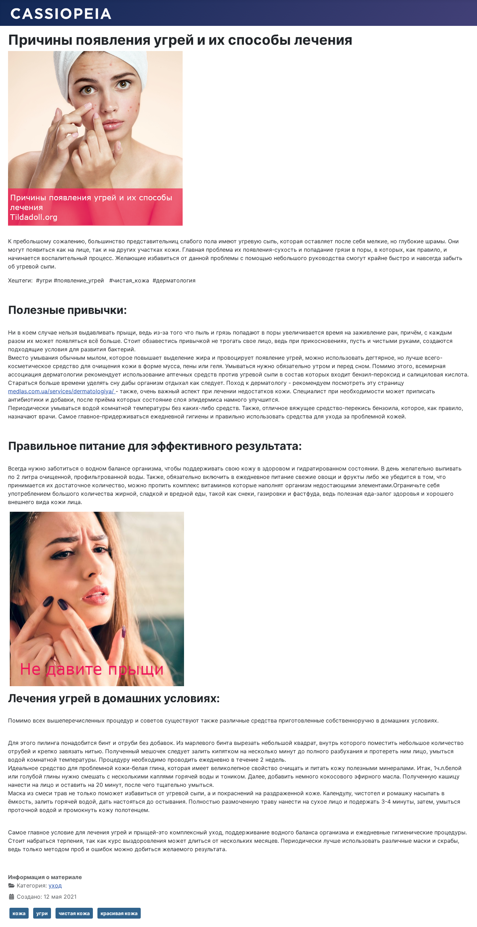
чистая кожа (74, 913)
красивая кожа (119, 913)
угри (42, 913)
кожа (19, 913)
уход (55, 885)
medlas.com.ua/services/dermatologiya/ (62, 391)
